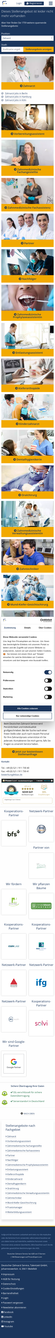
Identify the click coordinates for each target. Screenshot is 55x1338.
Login (19, 3)
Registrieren (35, 3)
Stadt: (4, 44)
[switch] (48, 680)
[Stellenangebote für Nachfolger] (27, 262)
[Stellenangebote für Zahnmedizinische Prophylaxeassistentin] (27, 297)
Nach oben (29, 1113)
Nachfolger (28, 279)
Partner (28, 243)
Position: (5, 33)
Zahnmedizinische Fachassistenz (29, 207)
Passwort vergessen (13, 1302)
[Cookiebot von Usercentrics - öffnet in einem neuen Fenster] (40, 620)
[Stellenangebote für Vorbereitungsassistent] (27, 117)
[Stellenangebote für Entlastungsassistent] (27, 335)
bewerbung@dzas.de (11, 774)
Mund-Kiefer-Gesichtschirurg (29, 604)
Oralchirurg (29, 495)
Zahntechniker (29, 569)
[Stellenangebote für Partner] (27, 226)
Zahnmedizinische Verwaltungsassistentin (27, 532)
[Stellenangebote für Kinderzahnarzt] (27, 407)
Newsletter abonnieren (14, 1307)
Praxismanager (14, 1207)
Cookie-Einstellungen (13, 1288)
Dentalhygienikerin (29, 459)
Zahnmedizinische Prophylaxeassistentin (27, 316)
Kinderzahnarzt (28, 424)
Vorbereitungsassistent (28, 134)
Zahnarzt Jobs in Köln (15, 100)
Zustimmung (10, 628)
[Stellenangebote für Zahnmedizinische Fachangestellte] (27, 152)
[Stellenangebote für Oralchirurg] (27, 478)
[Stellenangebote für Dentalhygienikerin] (27, 442)
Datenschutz (9, 1283)
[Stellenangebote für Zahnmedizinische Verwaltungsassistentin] (27, 513)
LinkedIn (8, 1316)
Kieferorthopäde (29, 388)
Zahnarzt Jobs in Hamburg (18, 96)
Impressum (8, 1274)
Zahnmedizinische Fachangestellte (29, 171)
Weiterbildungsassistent (19, 1212)
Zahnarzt (29, 86)
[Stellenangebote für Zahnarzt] (27, 69)
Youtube (8, 1326)
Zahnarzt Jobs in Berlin (16, 93)
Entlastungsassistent (29, 352)
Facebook (8, 1312)
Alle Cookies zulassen (27, 708)
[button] (51, 4)
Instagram (9, 1321)
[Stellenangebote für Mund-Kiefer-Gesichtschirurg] (27, 587)
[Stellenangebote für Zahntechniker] (27, 552)
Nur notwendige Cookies (27, 716)
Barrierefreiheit (10, 1293)
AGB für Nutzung (11, 1279)
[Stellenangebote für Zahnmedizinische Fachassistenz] (27, 190)
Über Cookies (45, 628)
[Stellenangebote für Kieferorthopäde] (27, 371)
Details (27, 628)
